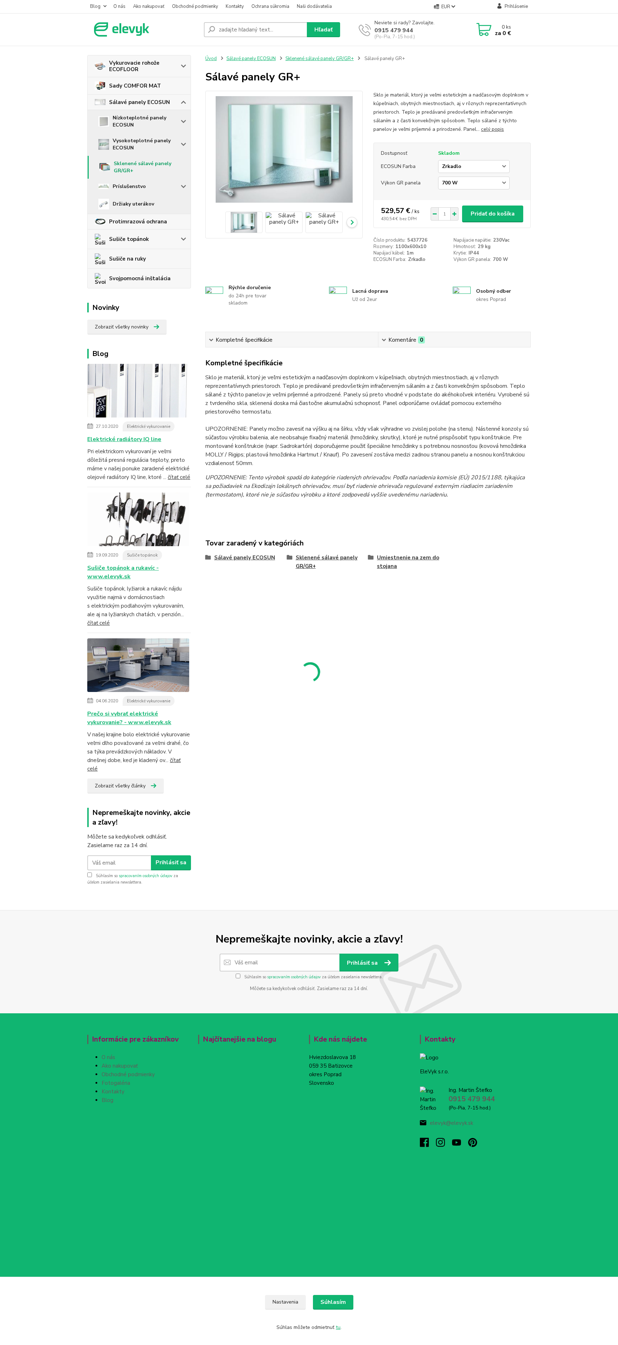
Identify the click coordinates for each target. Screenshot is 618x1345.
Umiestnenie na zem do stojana (408, 562)
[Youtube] (460, 1144)
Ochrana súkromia (270, 6)
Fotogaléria (116, 1083)
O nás (119, 6)
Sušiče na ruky (127, 258)
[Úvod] (142, 29)
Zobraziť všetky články (120, 785)
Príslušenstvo (129, 186)
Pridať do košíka (493, 214)
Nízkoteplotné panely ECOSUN (139, 121)
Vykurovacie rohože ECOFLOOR (134, 66)
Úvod (211, 58)
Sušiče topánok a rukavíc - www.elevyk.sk (123, 572)
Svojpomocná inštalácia (140, 278)
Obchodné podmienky (195, 6)
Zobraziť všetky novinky (121, 326)
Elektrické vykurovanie (148, 426)
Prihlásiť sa (171, 862)
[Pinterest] (472, 1144)
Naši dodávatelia (314, 6)
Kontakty (235, 6)
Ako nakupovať (149, 6)
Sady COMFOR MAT (135, 85)
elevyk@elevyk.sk (451, 1123)
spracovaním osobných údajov (145, 876)
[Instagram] (444, 1144)
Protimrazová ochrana (138, 221)
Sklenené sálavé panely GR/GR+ (142, 167)
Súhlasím (333, 1302)
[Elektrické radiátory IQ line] (138, 392)
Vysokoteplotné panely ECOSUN (142, 144)
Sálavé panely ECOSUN (139, 102)
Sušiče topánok (129, 239)
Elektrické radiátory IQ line (124, 439)
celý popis (492, 129)
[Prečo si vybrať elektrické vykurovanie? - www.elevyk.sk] (138, 666)
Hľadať (323, 30)
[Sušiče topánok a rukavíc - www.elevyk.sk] (138, 520)
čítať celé (179, 477)
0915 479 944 (393, 30)
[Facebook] (428, 1144)
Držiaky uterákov (133, 204)
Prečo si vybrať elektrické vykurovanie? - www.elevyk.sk (129, 718)
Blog (95, 6)
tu (338, 1327)
